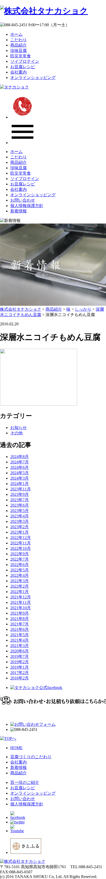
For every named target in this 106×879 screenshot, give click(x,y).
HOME (16, 748)
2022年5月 (19, 570)
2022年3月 (19, 581)
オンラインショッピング (33, 77)
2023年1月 (19, 532)
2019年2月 (19, 662)
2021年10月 (20, 608)
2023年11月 (20, 489)
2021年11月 (20, 602)
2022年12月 (20, 537)
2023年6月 (19, 505)
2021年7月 (19, 624)
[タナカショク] (14, 87)
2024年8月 (19, 456)
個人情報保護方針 (26, 205)
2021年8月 (19, 618)
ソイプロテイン (24, 61)
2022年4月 (19, 575)
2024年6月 (19, 467)
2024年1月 (19, 483)
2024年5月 (19, 473)
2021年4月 (19, 640)
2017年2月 (19, 672)
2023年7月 (19, 500)
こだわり (18, 40)
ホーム (16, 34)
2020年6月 (19, 651)
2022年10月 (20, 548)
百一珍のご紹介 (24, 782)
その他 (16, 433)
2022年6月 (19, 564)
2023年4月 (19, 516)
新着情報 (18, 211)
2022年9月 (19, 554)
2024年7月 (19, 462)
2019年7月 (19, 656)
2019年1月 (19, 667)
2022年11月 (20, 543)
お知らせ (18, 427)
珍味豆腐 (18, 50)
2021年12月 (20, 597)
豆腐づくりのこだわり (30, 757)
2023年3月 (19, 521)
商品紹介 (18, 45)
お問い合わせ (22, 200)
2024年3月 (19, 478)
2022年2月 (19, 586)
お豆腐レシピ (22, 67)
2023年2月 (19, 527)
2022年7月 (19, 559)
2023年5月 (19, 510)
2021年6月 (19, 629)
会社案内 (18, 72)
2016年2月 (19, 678)
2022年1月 (19, 591)
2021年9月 (19, 613)
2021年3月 (19, 645)
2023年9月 (19, 494)
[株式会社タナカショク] (44, 10)
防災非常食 (20, 56)
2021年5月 (19, 635)
